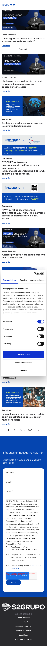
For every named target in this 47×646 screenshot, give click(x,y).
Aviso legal (23, 622)
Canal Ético (23, 635)
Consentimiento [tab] (9, 280)
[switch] (40, 329)
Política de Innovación (23, 639)
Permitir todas (24, 355)
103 (30, 430)
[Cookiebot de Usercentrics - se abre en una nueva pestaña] (33, 273)
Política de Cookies (23, 631)
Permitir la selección (23, 363)
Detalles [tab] (23, 280)
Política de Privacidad (23, 626)
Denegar (23, 370)
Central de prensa (23, 617)
